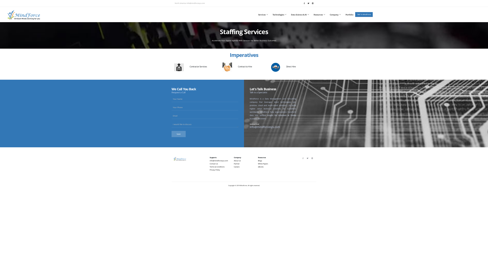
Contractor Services (198, 66)
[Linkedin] (312, 3)
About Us (237, 161)
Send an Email (254, 124)
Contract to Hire (245, 66)
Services (262, 14)
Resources (318, 14)
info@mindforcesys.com (219, 161)
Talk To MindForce (364, 14)
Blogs (260, 161)
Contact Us (214, 164)
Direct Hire (291, 66)
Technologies (278, 14)
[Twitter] (308, 3)
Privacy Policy (215, 170)
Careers (237, 167)
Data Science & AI (299, 14)
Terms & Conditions (217, 167)
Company (334, 14)
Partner (237, 164)
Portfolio (349, 14)
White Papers (263, 164)
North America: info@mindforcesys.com (190, 3)
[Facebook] (304, 3)
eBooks (261, 167)
